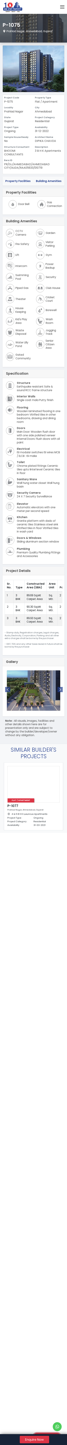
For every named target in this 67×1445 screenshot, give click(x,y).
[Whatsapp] (57, 1426)
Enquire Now (34, 1439)
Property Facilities (18, 181)
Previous (7, 689)
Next (60, 689)
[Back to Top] (57, 1437)
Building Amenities (49, 181)
